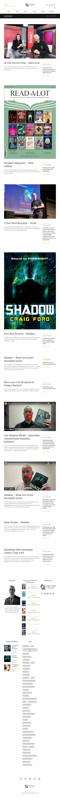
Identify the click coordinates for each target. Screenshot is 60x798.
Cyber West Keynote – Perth (20, 223)
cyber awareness (32, 701)
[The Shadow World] (24, 632)
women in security (27, 764)
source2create (26, 749)
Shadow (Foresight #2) (33, 601)
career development (27, 683)
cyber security (46, 341)
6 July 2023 (45, 495)
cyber (24, 701)
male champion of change (29, 734)
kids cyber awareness (28, 731)
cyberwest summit (47, 234)
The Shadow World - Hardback (15, 647)
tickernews (48, 72)
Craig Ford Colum (27, 692)
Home (47, 16)
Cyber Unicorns (46, 232)
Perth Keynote (46, 238)
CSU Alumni (25, 695)
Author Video (46, 501)
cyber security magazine (28, 713)
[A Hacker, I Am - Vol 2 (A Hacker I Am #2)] (24, 594)
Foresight (49, 69)
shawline (45, 508)
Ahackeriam (46, 167)
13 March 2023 (46, 549)
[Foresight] (24, 611)
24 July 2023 (46, 357)
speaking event (26, 752)
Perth (53, 236)
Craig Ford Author (47, 64)
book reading (26, 674)
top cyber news (26, 761)
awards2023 (26, 662)
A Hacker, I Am (33, 584)
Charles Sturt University (28, 686)
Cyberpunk (25, 707)
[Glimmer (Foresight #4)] (24, 626)
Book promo (26, 671)
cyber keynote (50, 231)
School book (45, 445)
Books (54, 528)
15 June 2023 (46, 522)
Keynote (50, 236)
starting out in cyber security (29, 755)
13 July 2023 (45, 435)
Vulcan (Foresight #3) (34, 616)
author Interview (27, 656)
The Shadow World (33, 630)
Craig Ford (46, 67)
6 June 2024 (45, 223)
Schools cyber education (28, 743)
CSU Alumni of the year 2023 (29, 698)
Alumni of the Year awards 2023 (30, 650)
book (51, 338)
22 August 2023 (46, 333)
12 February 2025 (15, 650)
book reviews (50, 340)
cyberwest (52, 232)
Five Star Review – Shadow (19, 333)
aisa (32, 646)
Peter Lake (49, 533)
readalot (45, 169)
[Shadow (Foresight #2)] (24, 603)
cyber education (26, 704)
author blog (52, 499)
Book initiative (50, 441)
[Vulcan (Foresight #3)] (24, 618)
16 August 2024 (46, 63)
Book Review (49, 528)
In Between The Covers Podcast (48, 559)
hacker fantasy (26, 725)
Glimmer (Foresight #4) (33, 624)
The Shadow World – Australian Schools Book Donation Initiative (22, 438)
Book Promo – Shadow (17, 522)
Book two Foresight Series (29, 680)
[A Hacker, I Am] (24, 586)
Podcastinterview (27, 737)
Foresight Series (46, 532)
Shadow (47, 71)
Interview (25, 728)
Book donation (26, 665)
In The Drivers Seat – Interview (22, 63)
